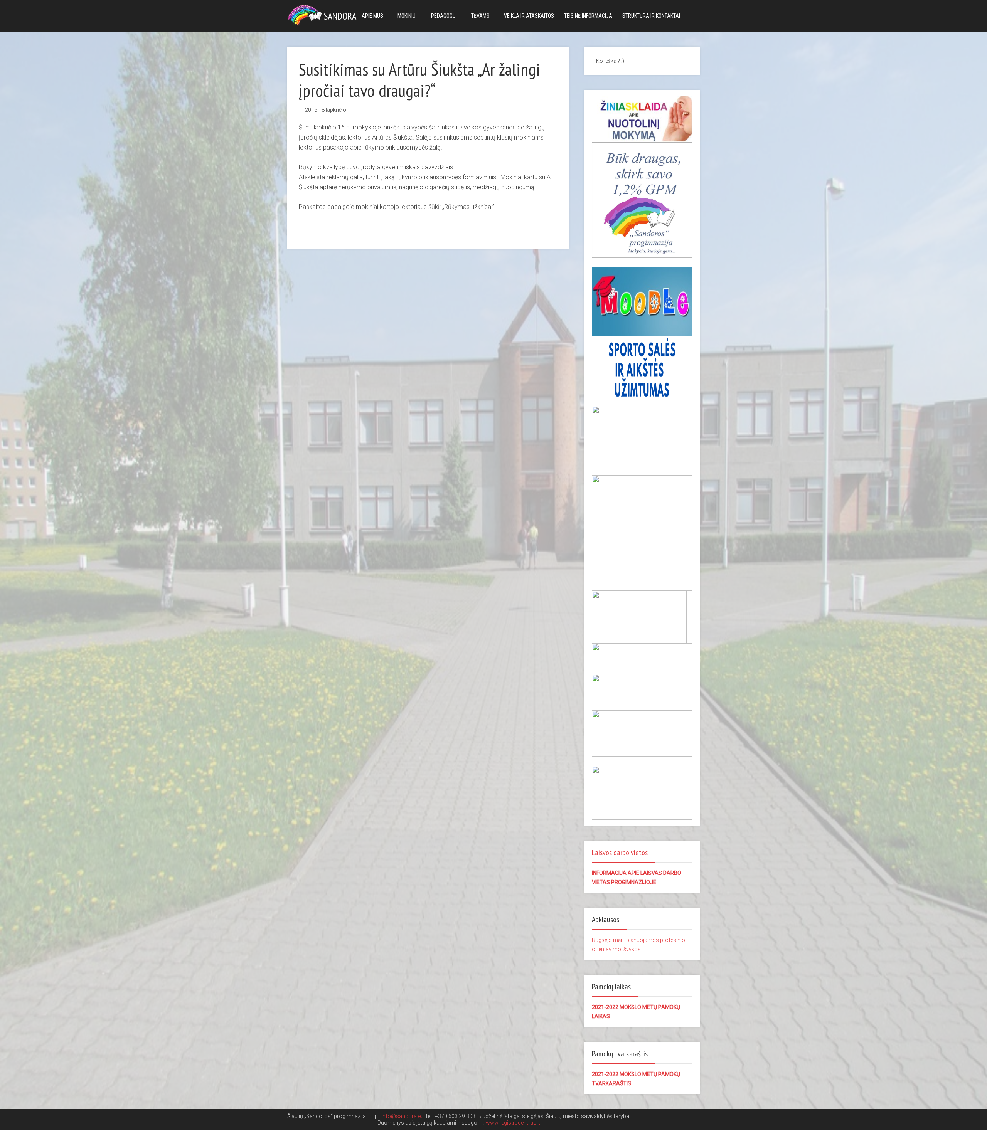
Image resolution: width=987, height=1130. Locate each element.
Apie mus (372, 16)
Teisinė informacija (588, 16)
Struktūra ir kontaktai (651, 16)
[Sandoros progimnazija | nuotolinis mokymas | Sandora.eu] (323, 14)
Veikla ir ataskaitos (529, 16)
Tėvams (480, 16)
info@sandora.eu (402, 1116)
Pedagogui (444, 16)
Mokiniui (407, 16)
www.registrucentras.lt (513, 1123)
